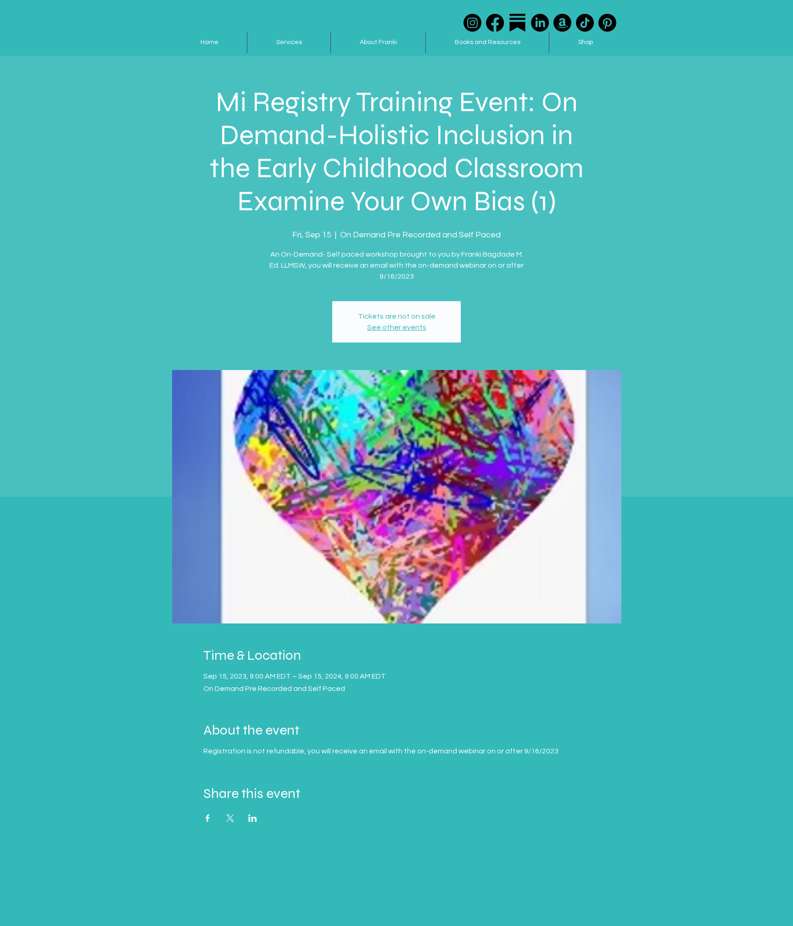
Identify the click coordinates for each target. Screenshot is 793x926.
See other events (396, 327)
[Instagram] (472, 23)
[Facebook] (495, 23)
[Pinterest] (607, 23)
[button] (288, 42)
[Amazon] (562, 23)
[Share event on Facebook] (207, 818)
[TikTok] (585, 23)
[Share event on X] (230, 818)
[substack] (517, 23)
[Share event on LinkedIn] (252, 818)
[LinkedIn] (540, 23)
